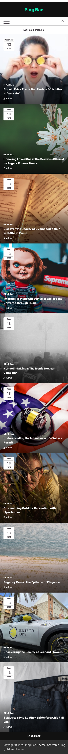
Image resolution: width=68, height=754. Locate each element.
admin (9, 98)
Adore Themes (15, 749)
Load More (34, 736)
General (8, 154)
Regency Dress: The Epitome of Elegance (31, 582)
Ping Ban (34, 9)
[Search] (62, 21)
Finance (8, 84)
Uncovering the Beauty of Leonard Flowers (33, 652)
